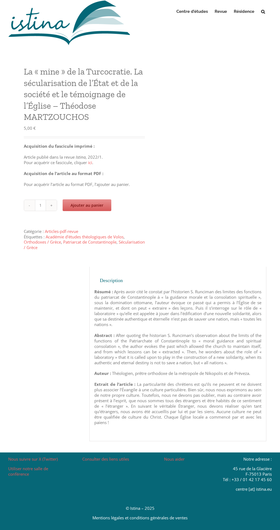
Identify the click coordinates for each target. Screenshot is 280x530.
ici (90, 162)
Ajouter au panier (87, 205)
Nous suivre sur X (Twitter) (33, 459)
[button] (263, 11)
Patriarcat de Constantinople (89, 242)
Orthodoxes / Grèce (42, 242)
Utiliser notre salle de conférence (28, 471)
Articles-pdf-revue (61, 231)
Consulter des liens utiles (105, 459)
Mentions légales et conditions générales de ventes (140, 517)
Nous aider (174, 459)
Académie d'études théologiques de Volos (85, 236)
